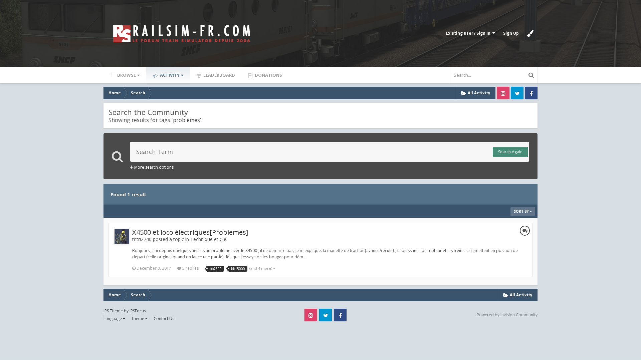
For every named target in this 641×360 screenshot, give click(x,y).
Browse (126, 75)
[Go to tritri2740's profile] (122, 236)
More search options (153, 167)
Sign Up (511, 33)
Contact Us (164, 318)
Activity (169, 75)
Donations (268, 75)
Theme (138, 318)
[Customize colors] (530, 33)
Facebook (531, 93)
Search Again (510, 152)
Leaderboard (218, 75)
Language (113, 318)
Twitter (517, 93)
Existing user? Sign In (469, 33)
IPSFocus (138, 311)
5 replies (190, 268)
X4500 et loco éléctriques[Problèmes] (190, 232)
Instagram (503, 93)
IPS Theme (113, 311)
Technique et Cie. (208, 239)
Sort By (522, 211)
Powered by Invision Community (507, 315)
